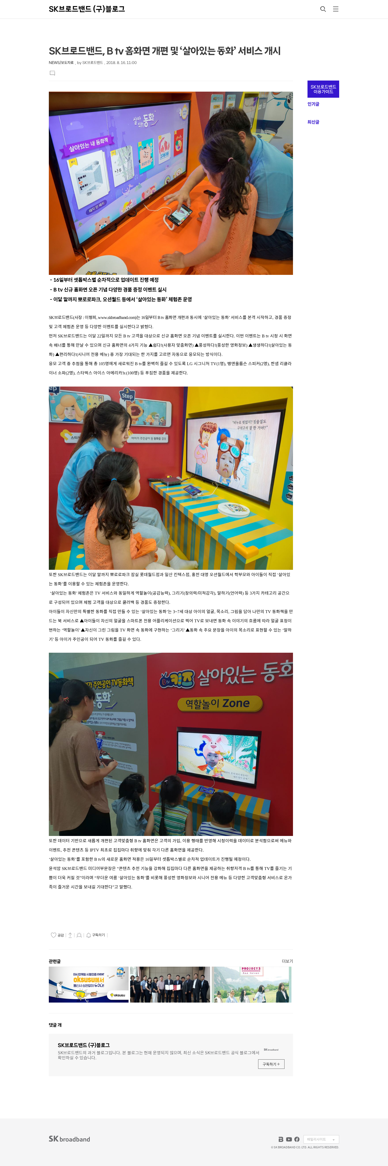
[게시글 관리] (79, 935)
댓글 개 (55, 1025)
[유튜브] (289, 1139)
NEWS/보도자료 (61, 62)
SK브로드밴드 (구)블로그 (87, 9)
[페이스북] (297, 1139)
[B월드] (281, 1139)
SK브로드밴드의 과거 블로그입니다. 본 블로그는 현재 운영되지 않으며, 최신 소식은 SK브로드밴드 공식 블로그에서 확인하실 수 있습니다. (158, 1054)
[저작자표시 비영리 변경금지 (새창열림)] (116, 935)
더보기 (287, 961)
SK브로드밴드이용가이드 (323, 89)
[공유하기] (70, 935)
